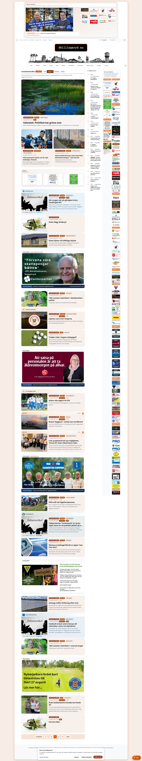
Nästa (67, 736)
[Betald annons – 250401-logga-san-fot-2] (116, 130)
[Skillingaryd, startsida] (71, 48)
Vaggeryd (50, 71)
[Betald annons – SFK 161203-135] (116, 417)
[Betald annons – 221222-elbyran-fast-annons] (94, 16)
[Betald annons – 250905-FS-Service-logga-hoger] (116, 150)
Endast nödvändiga (87, 757)
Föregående (39, 736)
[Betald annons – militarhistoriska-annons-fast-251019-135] (116, 486)
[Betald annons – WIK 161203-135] (116, 421)
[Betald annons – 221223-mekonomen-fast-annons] (116, 277)
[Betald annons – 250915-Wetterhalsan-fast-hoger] (84, 21)
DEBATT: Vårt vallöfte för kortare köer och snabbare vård (95, 188)
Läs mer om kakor (43, 757)
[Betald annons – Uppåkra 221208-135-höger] (116, 304)
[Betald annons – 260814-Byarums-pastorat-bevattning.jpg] (107, 148)
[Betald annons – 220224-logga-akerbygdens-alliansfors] (116, 230)
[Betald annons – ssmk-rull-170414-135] (116, 404)
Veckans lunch (38, 40)
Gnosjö (62, 71)
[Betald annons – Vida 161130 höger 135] (116, 301)
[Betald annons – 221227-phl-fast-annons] (112, 21)
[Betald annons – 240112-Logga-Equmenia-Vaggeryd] (116, 267)
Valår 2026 (31, 40)
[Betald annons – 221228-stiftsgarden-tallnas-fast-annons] (103, 10)
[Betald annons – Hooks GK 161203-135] (116, 400)
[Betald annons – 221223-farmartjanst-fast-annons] (116, 140)
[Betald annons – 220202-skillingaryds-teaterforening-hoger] (116, 476)
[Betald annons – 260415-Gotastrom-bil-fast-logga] (84, 10)
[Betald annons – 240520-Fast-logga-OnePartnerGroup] (94, 10)
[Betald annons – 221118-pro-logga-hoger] (116, 442)
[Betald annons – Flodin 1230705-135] (116, 224)
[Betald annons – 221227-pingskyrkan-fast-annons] (116, 263)
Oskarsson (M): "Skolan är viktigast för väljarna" (96, 88)
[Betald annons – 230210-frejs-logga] (116, 198)
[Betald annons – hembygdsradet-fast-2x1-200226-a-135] (116, 482)
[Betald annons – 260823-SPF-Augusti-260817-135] (107, 95)
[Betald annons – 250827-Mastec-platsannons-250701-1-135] (53, 179)
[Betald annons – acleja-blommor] (116, 187)
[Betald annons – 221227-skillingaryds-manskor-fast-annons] (116, 445)
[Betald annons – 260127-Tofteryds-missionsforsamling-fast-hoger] (116, 242)
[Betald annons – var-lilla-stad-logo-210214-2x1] (84, 16)
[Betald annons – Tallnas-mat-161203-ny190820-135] (116, 83)
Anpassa (76, 757)
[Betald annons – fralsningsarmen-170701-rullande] (116, 255)
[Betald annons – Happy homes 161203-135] (116, 178)
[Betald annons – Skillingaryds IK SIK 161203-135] (116, 413)
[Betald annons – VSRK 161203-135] (116, 395)
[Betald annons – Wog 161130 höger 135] (116, 288)
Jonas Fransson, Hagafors (95, 180)
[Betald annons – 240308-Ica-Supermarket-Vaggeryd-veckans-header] (112, 10)
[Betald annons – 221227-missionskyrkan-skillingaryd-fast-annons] (116, 251)
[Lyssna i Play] (83, 413)
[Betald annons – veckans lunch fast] (116, 92)
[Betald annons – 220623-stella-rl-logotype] (116, 219)
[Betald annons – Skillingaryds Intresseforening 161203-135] (116, 471)
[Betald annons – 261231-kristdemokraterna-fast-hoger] (116, 353)
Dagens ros (93, 133)
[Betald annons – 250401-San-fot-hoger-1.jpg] (116, 155)
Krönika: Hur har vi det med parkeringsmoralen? (96, 159)
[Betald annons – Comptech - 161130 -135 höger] (116, 313)
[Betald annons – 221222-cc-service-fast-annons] (116, 273)
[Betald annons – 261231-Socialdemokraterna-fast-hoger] (116, 343)
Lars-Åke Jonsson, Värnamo (95, 173)
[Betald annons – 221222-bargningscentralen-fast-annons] (116, 281)
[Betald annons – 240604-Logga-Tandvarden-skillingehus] (116, 112)
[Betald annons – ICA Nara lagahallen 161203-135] (116, 95)
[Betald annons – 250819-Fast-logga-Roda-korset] (116, 191)
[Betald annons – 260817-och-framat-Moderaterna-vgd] (52, 19)
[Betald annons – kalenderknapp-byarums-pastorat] (103, 21)
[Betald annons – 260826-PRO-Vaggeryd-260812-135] (32, 179)
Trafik (20, 40)
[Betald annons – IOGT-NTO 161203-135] (116, 462)
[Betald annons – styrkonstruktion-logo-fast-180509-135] (116, 323)
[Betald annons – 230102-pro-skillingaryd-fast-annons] (116, 450)
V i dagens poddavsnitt (94, 145)
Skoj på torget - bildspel (95, 125)
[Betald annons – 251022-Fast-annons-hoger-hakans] (116, 144)
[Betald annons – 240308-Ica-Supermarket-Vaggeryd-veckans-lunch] (116, 88)
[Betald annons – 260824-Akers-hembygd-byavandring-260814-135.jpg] (74, 179)
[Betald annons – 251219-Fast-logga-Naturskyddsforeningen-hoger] (116, 458)
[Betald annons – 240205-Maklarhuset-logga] (116, 222)
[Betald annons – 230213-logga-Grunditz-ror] (116, 123)
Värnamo (56, 71)
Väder (17, 40)
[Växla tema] (125, 65)
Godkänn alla (98, 757)
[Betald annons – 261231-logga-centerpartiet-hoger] (116, 333)
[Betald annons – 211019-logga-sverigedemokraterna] (116, 372)
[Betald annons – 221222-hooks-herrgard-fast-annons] (116, 100)
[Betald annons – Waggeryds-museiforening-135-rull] (116, 433)
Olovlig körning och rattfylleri (96, 151)
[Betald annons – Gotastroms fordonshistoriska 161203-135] (116, 454)
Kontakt (50, 40)
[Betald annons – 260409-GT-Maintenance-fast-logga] (112, 16)
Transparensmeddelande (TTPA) (33, 35)
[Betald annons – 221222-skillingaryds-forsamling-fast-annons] (103, 15)
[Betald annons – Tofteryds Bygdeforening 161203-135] (116, 437)
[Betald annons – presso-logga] (116, 318)
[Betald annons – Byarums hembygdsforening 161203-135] (116, 466)
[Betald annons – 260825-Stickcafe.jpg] (107, 114)
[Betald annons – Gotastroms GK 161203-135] (116, 383)
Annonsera (44, 40)
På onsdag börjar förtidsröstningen (95, 96)
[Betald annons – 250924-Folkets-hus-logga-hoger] (116, 204)
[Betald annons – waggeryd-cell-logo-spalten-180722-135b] (116, 309)
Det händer (25, 40)
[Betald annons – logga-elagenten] (94, 21)
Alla (45, 71)
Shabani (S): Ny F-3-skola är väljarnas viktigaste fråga (95, 167)
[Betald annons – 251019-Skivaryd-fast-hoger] (116, 428)
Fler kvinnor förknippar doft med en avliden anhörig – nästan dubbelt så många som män (96, 106)
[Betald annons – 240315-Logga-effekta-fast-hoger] (116, 114)
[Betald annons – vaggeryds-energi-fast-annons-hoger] (116, 493)
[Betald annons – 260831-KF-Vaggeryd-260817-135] (107, 136)
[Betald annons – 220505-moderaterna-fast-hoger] (116, 363)
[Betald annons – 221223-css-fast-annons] (116, 147)
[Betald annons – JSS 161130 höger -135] (116, 292)
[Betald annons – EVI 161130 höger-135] (116, 296)
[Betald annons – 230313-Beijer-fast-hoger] (116, 169)
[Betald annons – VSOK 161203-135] (116, 409)
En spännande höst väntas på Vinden (95, 138)
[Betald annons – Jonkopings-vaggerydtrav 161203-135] (116, 391)
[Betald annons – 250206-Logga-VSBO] (116, 212)
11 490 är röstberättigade (95, 117)
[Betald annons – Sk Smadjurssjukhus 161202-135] (116, 159)
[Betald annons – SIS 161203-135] (116, 386)
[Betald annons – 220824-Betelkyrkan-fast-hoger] (116, 259)
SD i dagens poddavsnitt (94, 78)
